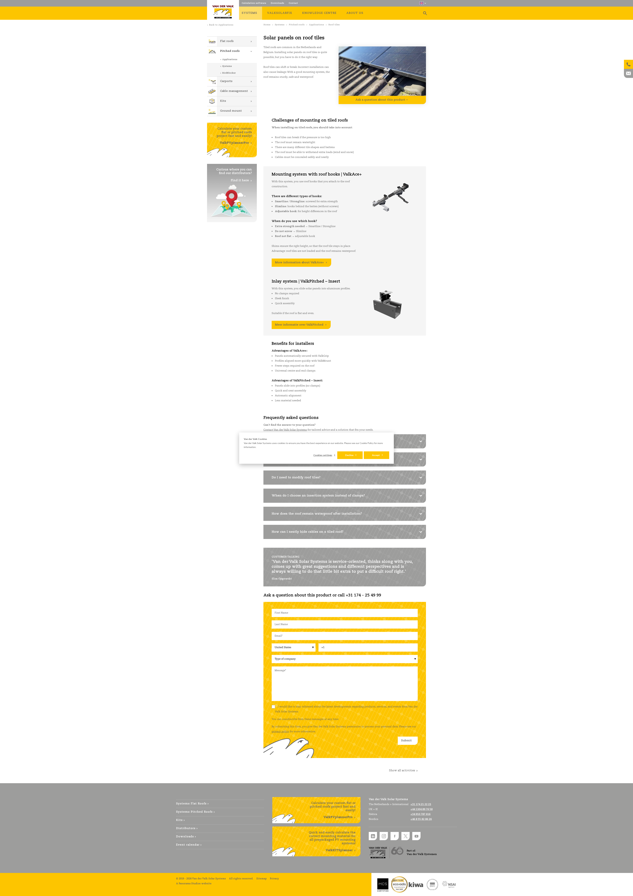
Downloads (185, 836)
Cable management (234, 91)
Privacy (274, 879)
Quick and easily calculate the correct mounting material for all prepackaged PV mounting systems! (332, 841)
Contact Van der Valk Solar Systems (285, 430)
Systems (279, 25)
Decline (349, 455)
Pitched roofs (296, 25)
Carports (226, 81)
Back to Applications (221, 25)
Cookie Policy (367, 442)
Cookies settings (322, 455)
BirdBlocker (229, 73)
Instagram (384, 836)
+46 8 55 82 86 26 (421, 819)
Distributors (186, 828)
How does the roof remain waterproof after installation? (317, 513)
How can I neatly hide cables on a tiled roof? (307, 531)
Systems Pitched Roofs (194, 812)
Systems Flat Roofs (191, 803)
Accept (376, 455)
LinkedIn (373, 836)
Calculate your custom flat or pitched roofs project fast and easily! (234, 135)
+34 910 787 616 (420, 814)
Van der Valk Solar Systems (223, 12)
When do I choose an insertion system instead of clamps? (318, 495)
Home (266, 25)
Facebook (395, 836)
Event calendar (187, 844)
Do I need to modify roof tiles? (296, 477)
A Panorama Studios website (193, 883)
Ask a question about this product (380, 99)
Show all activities (402, 770)
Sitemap (261, 879)
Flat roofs (227, 41)
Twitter (405, 836)
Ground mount (231, 111)
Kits (223, 101)
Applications (316, 25)
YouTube (416, 836)
